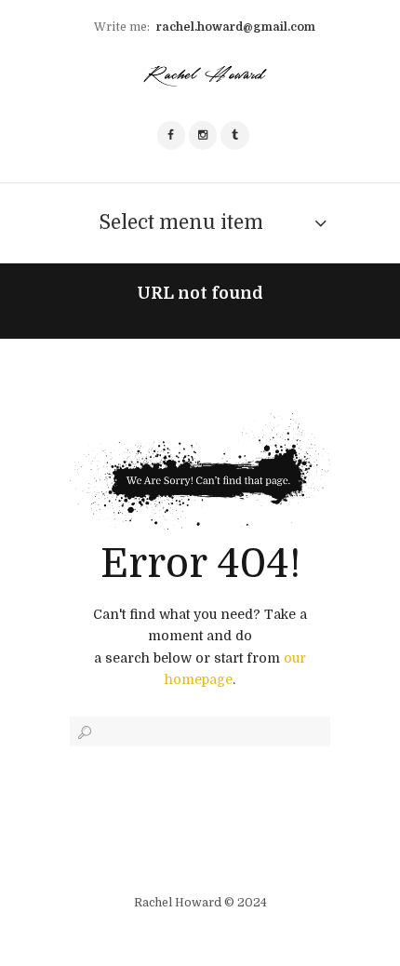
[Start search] (83, 732)
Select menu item (181, 222)
